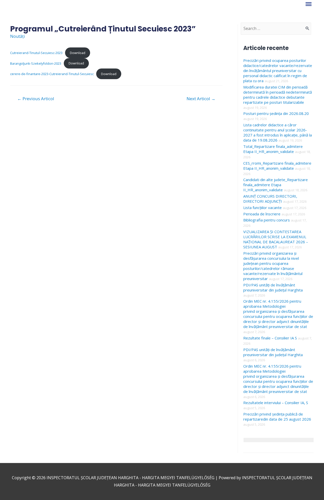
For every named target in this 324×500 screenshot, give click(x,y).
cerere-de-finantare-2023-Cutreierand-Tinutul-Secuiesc (52, 74)
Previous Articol (35, 98)
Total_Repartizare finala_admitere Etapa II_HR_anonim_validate (273, 149)
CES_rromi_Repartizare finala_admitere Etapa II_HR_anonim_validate (277, 166)
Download (77, 52)
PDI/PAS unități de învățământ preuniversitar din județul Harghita (273, 287)
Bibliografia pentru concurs (266, 219)
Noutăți (17, 36)
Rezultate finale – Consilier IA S (270, 337)
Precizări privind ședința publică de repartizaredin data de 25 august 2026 (277, 416)
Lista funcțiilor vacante (262, 207)
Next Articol (201, 98)
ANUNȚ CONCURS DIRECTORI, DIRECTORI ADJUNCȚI (270, 199)
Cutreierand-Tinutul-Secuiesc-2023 (36, 52)
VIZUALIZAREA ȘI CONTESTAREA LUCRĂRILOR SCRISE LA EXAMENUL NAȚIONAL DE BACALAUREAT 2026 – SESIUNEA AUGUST (275, 239)
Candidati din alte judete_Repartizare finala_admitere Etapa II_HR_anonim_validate (275, 184)
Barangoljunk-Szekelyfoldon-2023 (35, 63)
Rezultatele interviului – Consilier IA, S (275, 402)
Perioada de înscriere (261, 213)
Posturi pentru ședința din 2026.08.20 (276, 113)
